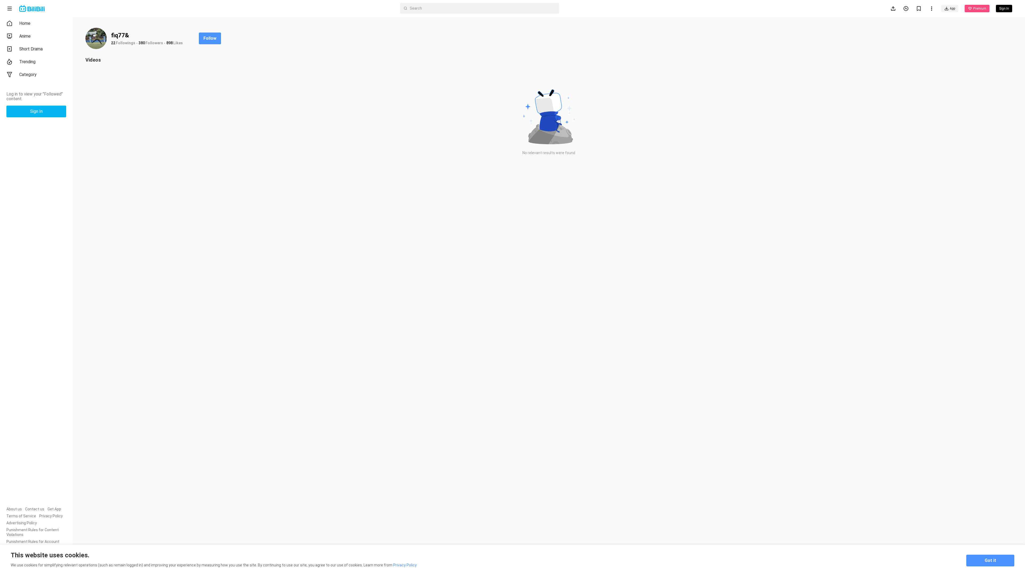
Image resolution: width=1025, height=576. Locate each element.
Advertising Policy (21, 523)
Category (28, 74)
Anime (25, 36)
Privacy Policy (51, 516)
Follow (209, 38)
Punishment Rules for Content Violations (32, 532)
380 (142, 43)
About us (14, 509)
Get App (54, 509)
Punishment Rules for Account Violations (32, 544)
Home (24, 23)
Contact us (34, 509)
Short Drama (31, 48)
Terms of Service (21, 516)
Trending (27, 61)
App (952, 8)
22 (113, 43)
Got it (990, 560)
